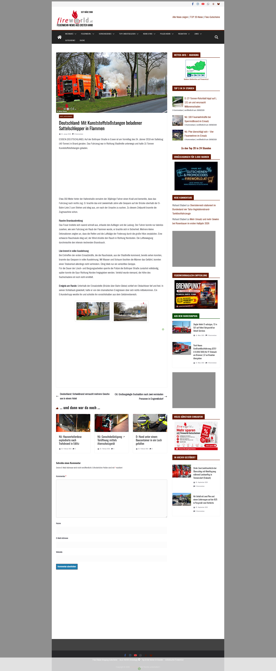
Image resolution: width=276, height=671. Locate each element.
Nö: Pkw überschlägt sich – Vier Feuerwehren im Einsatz (199, 133)
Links (196, 33)
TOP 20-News (196, 17)
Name (58, 523)
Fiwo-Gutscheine (212, 17)
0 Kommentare (78, 134)
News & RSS (147, 33)
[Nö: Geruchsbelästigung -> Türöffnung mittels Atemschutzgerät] (112, 416)
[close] (139, 659)
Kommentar (61, 476)
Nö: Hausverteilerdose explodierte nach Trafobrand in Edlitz (70, 440)
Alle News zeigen (180, 17)
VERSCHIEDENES (105, 33)
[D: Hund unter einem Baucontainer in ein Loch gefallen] (150, 416)
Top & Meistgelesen (127, 33)
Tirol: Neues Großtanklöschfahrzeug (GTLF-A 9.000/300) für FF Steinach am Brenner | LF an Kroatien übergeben (205, 352)
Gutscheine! (70, 40)
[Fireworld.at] (59, 37)
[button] (74, 34)
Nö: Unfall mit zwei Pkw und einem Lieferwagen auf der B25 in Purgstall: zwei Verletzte (205, 499)
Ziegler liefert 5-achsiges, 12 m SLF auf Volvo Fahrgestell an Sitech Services (205, 327)
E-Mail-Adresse (62, 538)
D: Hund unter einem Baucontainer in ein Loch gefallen (149, 440)
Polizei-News (165, 33)
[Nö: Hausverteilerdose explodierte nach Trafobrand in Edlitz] (73, 416)
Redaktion (182, 33)
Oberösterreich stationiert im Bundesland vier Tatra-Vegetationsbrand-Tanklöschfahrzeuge (194, 209)
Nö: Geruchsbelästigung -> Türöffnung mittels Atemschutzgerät (111, 440)
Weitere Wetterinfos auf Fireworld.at (196, 79)
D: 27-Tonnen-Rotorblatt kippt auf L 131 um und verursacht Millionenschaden (200, 102)
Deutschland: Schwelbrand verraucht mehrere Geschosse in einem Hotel (85, 396)
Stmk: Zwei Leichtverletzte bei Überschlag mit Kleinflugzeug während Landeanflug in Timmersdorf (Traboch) (204, 472)
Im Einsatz (69, 33)
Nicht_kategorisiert (66, 116)
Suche (82, 40)
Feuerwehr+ (86, 33)
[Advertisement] (193, 249)
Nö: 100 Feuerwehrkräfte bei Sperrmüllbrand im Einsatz (198, 119)
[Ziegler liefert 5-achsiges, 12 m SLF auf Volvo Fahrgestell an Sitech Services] (181, 330)
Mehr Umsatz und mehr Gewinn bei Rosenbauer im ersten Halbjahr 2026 (195, 221)
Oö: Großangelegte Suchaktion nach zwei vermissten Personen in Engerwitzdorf (139, 396)
